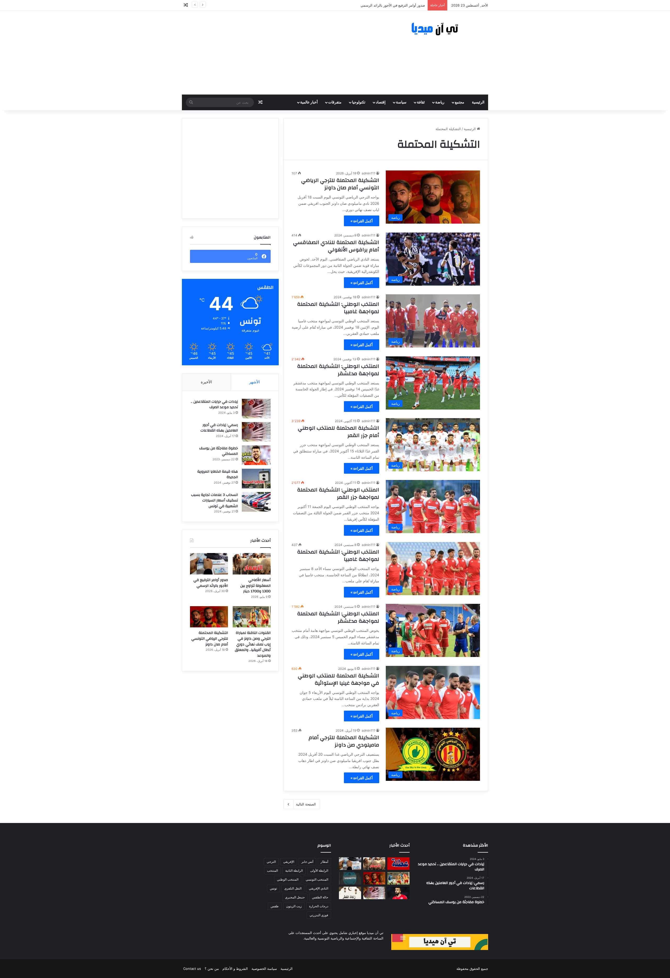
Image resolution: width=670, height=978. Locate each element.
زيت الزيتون (294, 906)
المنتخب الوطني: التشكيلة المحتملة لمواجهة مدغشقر (338, 369)
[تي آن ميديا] (439, 29)
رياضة (439, 102)
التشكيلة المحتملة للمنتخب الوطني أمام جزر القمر (338, 431)
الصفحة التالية (306, 804)
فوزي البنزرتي (319, 915)
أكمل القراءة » (361, 221)
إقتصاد (381, 102)
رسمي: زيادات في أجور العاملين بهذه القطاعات (219, 428)
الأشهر (254, 381)
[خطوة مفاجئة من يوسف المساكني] (256, 455)
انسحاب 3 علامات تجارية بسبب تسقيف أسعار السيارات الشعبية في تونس (214, 500)
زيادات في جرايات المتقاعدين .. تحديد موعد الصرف (214, 404)
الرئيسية (478, 102)
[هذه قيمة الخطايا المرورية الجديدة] (256, 478)
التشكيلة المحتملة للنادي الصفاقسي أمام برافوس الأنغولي (336, 246)
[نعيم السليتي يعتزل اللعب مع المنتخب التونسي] (398, 893)
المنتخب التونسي (317, 879)
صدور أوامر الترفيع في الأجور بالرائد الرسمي (210, 583)
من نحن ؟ (212, 968)
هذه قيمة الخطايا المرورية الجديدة (217, 474)
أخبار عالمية (309, 102)
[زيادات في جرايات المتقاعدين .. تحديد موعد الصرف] (256, 408)
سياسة (401, 102)
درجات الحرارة (318, 906)
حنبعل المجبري (295, 897)
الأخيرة (206, 381)
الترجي (271, 862)
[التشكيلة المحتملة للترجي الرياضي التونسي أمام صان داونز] (209, 617)
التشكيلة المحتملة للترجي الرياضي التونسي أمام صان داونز (340, 183)
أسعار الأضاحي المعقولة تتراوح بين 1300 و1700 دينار (255, 586)
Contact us (192, 968)
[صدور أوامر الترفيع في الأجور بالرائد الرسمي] (209, 563)
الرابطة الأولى (319, 870)
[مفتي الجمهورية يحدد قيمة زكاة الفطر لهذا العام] (350, 893)
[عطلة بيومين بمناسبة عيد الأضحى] (398, 863)
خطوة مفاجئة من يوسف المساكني (218, 451)
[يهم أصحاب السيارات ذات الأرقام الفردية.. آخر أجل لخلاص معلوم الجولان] (350, 878)
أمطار (324, 862)
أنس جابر (307, 862)
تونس (273, 888)
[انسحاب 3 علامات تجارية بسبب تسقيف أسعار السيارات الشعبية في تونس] (256, 502)
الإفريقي (288, 862)
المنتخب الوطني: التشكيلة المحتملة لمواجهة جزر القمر (338, 493)
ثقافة (421, 102)
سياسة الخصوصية (264, 968)
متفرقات (335, 102)
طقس (275, 906)
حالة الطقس (320, 897)
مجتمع (459, 102)
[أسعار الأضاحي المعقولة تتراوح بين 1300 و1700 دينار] (252, 563)
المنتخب (272, 870)
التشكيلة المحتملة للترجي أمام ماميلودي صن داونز (344, 741)
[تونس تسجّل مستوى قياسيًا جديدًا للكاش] (374, 893)
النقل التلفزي (293, 888)
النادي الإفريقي (318, 888)
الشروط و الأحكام (235, 968)
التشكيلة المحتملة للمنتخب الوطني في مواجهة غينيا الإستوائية (338, 679)
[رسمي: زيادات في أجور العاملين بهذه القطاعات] (256, 432)
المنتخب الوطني (287, 879)
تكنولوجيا (358, 102)
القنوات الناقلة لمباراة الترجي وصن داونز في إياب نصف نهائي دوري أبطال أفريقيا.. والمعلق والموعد (253, 644)
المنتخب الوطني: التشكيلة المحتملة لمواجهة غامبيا (338, 307)
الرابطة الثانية (294, 870)
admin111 (368, 173)
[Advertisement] (282, 52)
